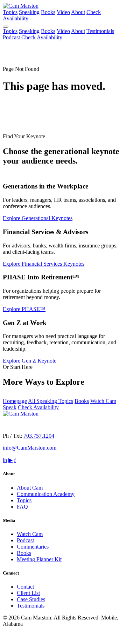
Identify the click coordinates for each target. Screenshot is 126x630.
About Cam (30, 488)
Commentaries (33, 547)
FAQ (22, 507)
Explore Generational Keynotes (37, 218)
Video (63, 12)
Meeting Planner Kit (39, 559)
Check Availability (41, 37)
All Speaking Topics (50, 401)
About (78, 12)
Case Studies (31, 599)
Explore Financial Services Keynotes (43, 264)
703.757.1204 (38, 436)
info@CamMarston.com (29, 448)
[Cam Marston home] (20, 6)
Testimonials (100, 31)
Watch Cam (30, 534)
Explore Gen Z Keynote (29, 361)
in (5, 460)
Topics (10, 12)
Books (48, 12)
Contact (25, 587)
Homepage (15, 401)
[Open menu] (5, 27)
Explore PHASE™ (24, 309)
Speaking (29, 12)
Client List (28, 593)
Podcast (11, 37)
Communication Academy (46, 494)
